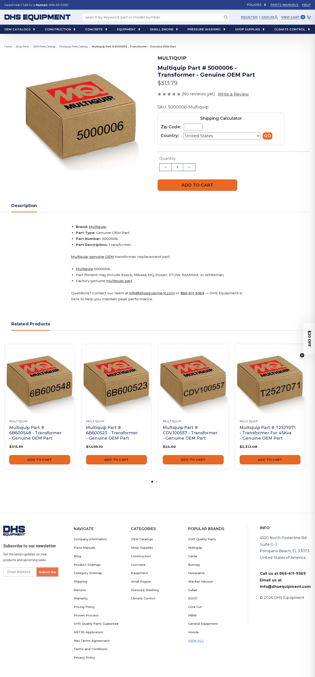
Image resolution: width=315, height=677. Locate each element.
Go (267, 135)
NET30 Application (88, 632)
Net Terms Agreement (92, 640)
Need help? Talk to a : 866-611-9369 (36, 5)
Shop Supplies (142, 547)
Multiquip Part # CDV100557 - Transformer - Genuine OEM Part (190, 433)
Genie (192, 556)
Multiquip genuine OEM (92, 256)
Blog (77, 556)
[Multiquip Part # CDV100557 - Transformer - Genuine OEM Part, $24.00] (193, 379)
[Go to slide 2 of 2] (157, 482)
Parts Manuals (284, 4)
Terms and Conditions (91, 649)
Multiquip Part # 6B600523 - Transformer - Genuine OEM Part (112, 433)
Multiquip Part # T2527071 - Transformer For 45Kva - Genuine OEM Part (268, 433)
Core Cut (195, 607)
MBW (192, 615)
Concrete (138, 564)
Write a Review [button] (233, 94)
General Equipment (203, 623)
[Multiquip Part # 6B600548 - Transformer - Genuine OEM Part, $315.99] (39, 379)
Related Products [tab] (30, 323)
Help (306, 4)
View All (196, 640)
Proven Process (86, 615)
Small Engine (141, 581)
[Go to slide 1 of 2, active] (152, 482)
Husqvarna (196, 573)
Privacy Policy (84, 657)
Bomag (194, 564)
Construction (141, 556)
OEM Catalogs (142, 539)
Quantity (167, 158)
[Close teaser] (302, 355)
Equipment (139, 573)
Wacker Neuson (200, 581)
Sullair (192, 590)
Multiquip (97, 227)
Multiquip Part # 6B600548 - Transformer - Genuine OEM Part (35, 433)
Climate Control (143, 598)
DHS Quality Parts (202, 539)
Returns (80, 590)
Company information (90, 539)
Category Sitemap (88, 573)
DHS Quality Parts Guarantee (96, 623)
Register (249, 17)
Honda (193, 632)
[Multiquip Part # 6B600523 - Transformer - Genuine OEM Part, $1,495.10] (116, 379)
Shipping (80, 581)
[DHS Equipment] (14, 530)
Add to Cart (39, 459)
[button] (309, 338)
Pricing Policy (84, 607)
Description (24, 205)
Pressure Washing (145, 590)
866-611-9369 (192, 293)
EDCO (192, 598)
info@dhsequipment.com (152, 293)
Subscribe (47, 572)
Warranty (81, 598)
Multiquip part (119, 281)
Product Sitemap (87, 564)
